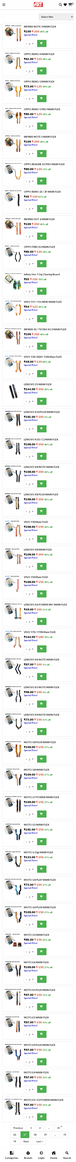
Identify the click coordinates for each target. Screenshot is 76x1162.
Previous (18, 1127)
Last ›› (39, 1141)
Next (26, 1141)
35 (58, 1127)
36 (14, 1134)
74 (14, 1141)
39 (45, 1134)
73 (64, 1134)
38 (35, 1134)
